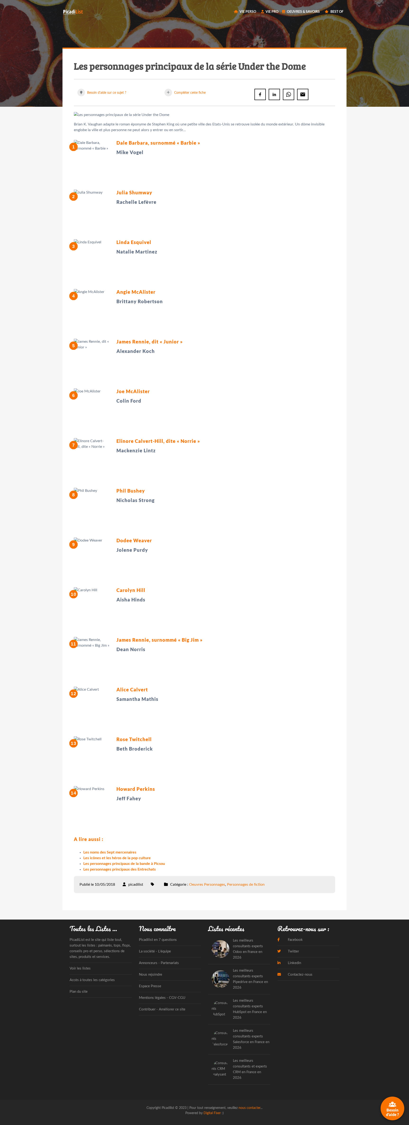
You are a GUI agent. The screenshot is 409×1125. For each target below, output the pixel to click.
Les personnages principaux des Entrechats (119, 869)
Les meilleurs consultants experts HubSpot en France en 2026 (250, 1009)
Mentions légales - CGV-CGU (162, 998)
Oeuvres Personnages (207, 884)
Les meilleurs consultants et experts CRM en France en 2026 (250, 1069)
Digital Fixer (212, 1113)
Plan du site (79, 991)
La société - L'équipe (155, 951)
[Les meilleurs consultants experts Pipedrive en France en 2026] (220, 979)
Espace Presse (150, 986)
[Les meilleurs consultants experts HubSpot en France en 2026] (220, 1009)
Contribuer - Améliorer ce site (162, 1009)
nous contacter (249, 1108)
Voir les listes (80, 968)
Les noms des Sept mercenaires (109, 852)
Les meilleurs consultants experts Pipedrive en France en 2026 (250, 979)
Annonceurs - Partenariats (159, 963)
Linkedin (294, 963)
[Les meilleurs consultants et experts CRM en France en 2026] (220, 1069)
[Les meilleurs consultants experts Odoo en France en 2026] (220, 949)
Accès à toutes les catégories (92, 980)
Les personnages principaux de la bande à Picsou (124, 864)
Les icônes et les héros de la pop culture (117, 858)
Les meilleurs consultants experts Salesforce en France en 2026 (251, 1039)
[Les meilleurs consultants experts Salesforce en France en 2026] (220, 1039)
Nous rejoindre (150, 974)
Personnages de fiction (246, 884)
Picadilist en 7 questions (158, 940)
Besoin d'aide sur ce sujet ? (106, 92)
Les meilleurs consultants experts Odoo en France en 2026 (248, 949)
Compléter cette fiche (189, 92)
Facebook (295, 940)
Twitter (293, 951)
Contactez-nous (299, 974)
